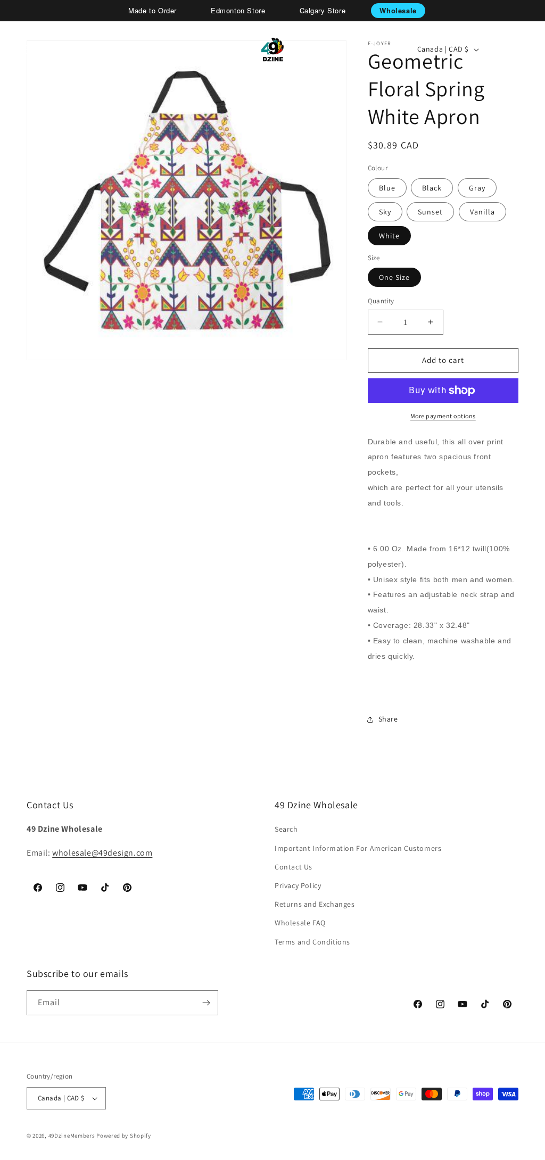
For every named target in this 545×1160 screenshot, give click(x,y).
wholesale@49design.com (102, 852)
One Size (394, 277)
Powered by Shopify (123, 1135)
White (389, 236)
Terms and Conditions (312, 942)
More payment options (443, 416)
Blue (387, 188)
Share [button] (388, 719)
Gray (477, 188)
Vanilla (482, 212)
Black (432, 188)
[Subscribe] (206, 1002)
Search (286, 829)
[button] (45, 49)
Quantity (381, 300)
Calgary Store (323, 10)
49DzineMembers (71, 1135)
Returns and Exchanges (315, 904)
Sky (385, 212)
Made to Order (152, 10)
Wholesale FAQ (300, 922)
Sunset (430, 212)
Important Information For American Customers (358, 848)
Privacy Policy (298, 885)
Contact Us (293, 867)
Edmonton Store (238, 10)
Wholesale (397, 10)
